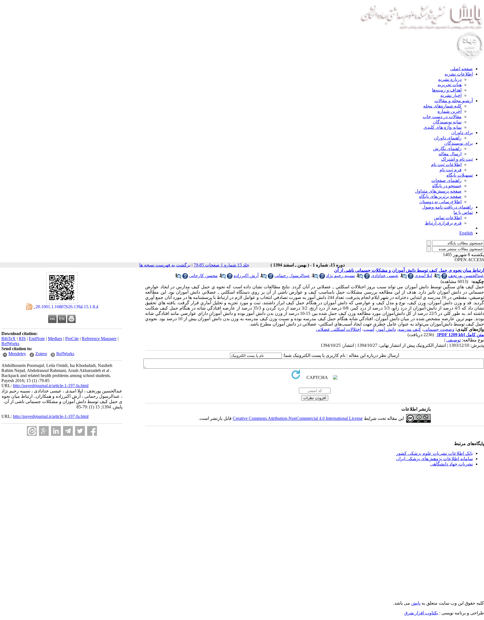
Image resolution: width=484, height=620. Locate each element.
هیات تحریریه (450, 84)
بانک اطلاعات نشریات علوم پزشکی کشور (434, 453)
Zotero (41, 353)
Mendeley (17, 353)
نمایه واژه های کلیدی (443, 127)
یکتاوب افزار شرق (421, 612)
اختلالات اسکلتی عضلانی (338, 329)
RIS (22, 338)
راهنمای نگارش (447, 148)
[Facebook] (92, 431)
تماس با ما (463, 212)
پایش (415, 603)
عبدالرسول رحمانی (292, 275)
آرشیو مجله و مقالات (453, 100)
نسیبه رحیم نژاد (340, 275)
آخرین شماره (450, 111)
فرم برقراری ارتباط (443, 223)
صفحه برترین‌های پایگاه (440, 196)
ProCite (72, 338)
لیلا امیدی (423, 275)
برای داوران (462, 132)
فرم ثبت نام (450, 169)
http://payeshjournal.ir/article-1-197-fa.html (51, 385)
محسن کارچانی (203, 275)
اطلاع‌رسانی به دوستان (440, 201)
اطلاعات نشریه (459, 74)
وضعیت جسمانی (439, 329)
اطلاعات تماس (448, 217)
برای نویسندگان (458, 143)
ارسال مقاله (450, 153)
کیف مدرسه (409, 329)
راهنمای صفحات (446, 180)
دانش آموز (386, 329)
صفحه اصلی (461, 68)
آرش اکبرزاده (246, 275)
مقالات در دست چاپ (442, 116)
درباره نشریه (450, 79)
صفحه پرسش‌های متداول (438, 191)
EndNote (37, 338)
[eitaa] (32, 431)
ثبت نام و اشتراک (457, 159)
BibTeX (8, 338)
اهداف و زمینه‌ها (447, 90)
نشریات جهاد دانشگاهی (451, 464)
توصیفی (453, 340)
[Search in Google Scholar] (444, 277)
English (466, 233)
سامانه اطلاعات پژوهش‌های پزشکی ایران (434, 458)
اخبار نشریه (451, 95)
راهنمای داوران (448, 137)
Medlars (55, 338)
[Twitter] (80, 431)
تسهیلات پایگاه (459, 175)
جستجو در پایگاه (447, 185)
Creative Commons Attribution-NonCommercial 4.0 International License (298, 418)
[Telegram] (68, 431)
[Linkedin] (56, 431)
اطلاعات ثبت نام (446, 164)
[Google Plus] (44, 431)
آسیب (369, 329)
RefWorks (10, 343)
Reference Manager (99, 338)
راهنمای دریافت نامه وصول (447, 207)
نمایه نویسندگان (447, 122)
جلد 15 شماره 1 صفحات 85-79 (221, 265)
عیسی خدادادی (385, 275)
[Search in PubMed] (437, 277)
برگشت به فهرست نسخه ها (164, 265)
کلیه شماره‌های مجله (442, 106)
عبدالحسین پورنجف (466, 275)
